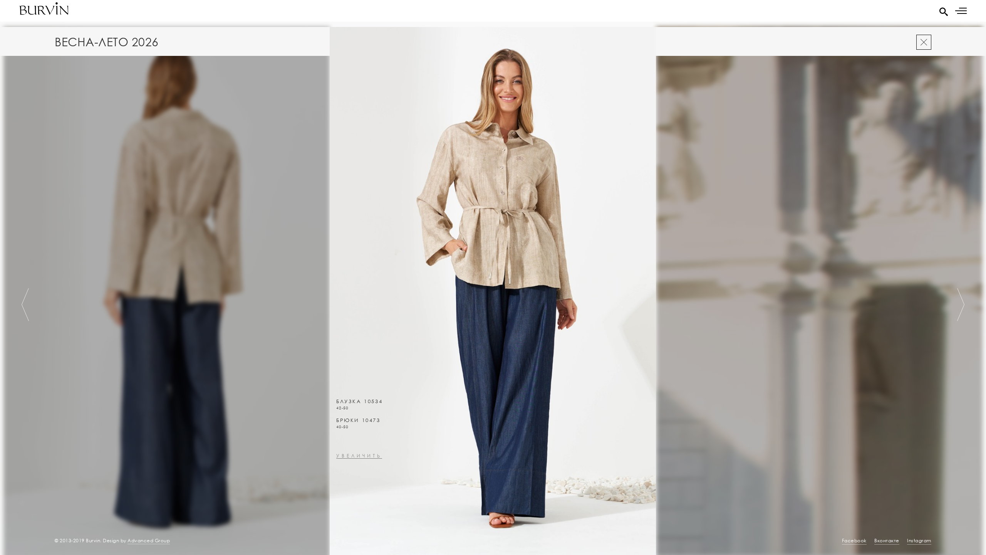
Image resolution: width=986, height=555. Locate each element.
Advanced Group (148, 540)
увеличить (359, 456)
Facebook (854, 540)
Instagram (919, 540)
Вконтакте (886, 540)
